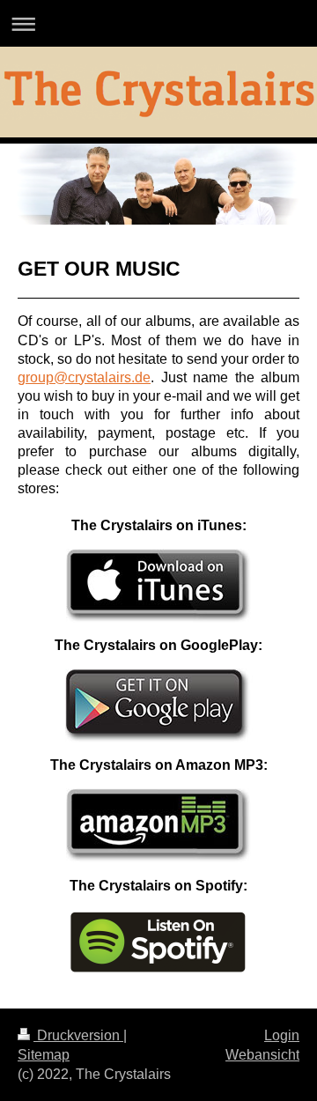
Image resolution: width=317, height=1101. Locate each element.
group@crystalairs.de (84, 377)
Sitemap (44, 1054)
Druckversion (78, 1035)
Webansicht (262, 1054)
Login (281, 1035)
